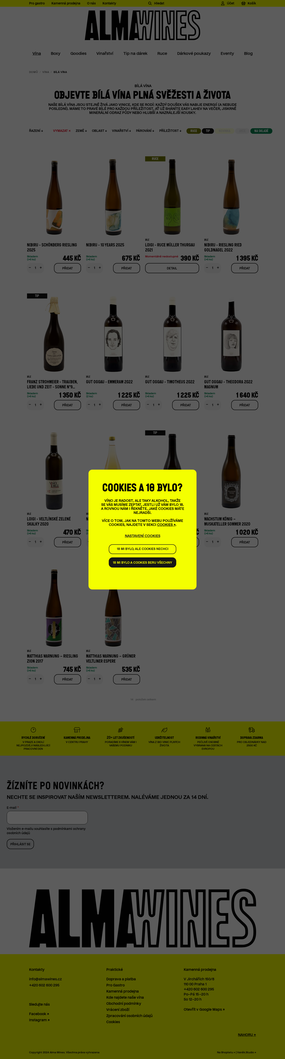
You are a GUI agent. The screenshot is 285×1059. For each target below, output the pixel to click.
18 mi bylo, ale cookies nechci (142, 549)
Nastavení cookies (142, 536)
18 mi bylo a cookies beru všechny (142, 563)
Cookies (165, 525)
